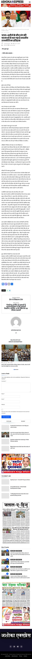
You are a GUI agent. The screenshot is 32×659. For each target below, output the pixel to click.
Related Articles (15, 340)
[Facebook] (10, 646)
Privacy (20, 656)
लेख (6, 29)
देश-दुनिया (22, 360)
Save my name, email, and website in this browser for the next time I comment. (15, 412)
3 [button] (16, 369)
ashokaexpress (7, 43)
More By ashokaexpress (15, 341)
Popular (8, 421)
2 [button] (15, 369)
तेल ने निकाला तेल (16, 299)
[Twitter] (14, 646)
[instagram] (21, 646)
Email (2, 399)
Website (3, 404)
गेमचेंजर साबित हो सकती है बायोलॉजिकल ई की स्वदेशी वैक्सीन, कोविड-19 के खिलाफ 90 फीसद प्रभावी (16, 306)
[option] (16, 356)
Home (2, 29)
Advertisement (15, 656)
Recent (23, 421)
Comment (3, 381)
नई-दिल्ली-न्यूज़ (27, 360)
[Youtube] (17, 646)
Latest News (7, 656)
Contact (25, 656)
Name (3, 393)
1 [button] (14, 369)
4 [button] (17, 369)
